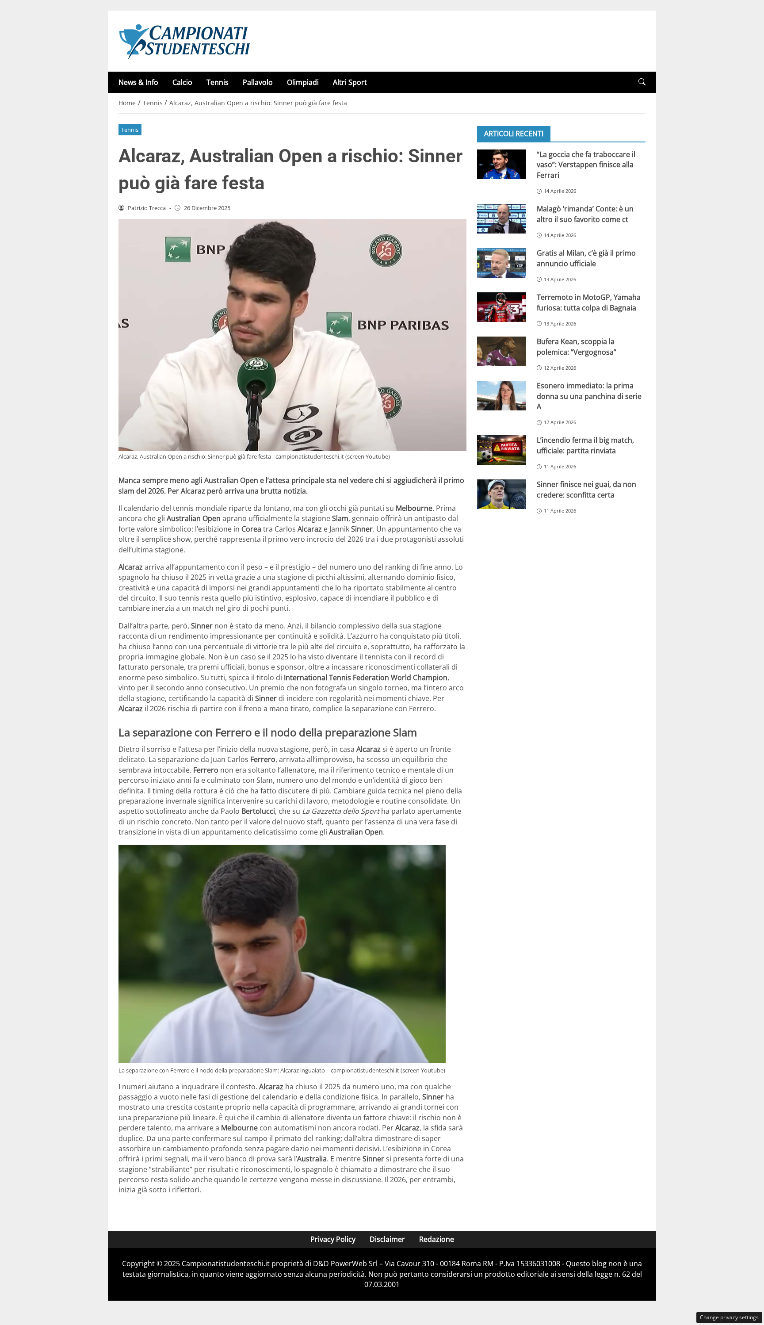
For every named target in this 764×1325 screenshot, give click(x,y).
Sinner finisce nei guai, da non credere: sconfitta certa (586, 489)
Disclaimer (387, 1239)
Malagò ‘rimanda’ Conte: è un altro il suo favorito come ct (585, 214)
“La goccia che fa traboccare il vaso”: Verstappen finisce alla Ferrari (586, 164)
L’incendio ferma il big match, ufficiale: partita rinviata (585, 445)
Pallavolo (258, 82)
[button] (642, 82)
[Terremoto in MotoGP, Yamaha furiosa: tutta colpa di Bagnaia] (501, 307)
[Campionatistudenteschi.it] (184, 40)
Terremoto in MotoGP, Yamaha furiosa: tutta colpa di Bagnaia (589, 302)
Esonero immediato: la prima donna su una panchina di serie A (589, 396)
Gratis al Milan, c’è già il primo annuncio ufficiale (586, 258)
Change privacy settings (729, 1317)
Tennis (217, 82)
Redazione (436, 1239)
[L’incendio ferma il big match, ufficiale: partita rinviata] (501, 450)
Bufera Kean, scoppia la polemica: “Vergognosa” (576, 346)
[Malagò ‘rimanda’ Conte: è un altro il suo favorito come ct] (501, 219)
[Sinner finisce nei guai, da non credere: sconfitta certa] (501, 494)
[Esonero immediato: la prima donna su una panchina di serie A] (501, 395)
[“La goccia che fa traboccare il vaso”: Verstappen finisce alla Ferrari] (501, 164)
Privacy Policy (332, 1239)
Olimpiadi (303, 82)
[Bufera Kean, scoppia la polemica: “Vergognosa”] (501, 351)
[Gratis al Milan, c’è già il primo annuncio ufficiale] (501, 263)
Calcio (182, 82)
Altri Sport (350, 82)
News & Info (138, 82)
